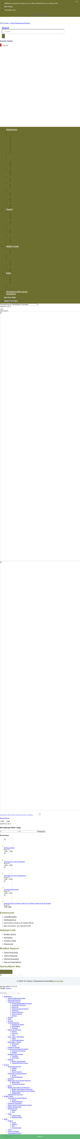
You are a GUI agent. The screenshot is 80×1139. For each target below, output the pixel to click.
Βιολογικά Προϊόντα (15, 134)
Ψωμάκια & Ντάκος (19, 162)
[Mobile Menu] (1, 18)
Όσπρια (11, 154)
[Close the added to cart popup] (11, 988)
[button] (5, 27)
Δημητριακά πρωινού (16, 211)
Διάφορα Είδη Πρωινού (15, 1094)
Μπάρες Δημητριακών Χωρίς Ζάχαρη (26, 240)
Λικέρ (10, 285)
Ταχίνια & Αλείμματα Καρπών (19, 220)
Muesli (14, 215)
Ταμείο (8, 988)
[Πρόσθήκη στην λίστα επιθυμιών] (39, 814)
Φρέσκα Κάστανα (4, 818)
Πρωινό (9, 209)
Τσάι (13, 265)
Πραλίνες (11, 226)
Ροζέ (13, 281)
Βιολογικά (15, 142)
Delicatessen (11, 129)
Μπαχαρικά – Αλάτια (15, 183)
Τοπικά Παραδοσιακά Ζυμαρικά (23, 138)
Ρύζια (10, 156)
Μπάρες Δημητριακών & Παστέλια (21, 236)
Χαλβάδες (15, 199)
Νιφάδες (15, 213)
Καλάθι (3, 988)
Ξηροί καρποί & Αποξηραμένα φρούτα (22, 257)
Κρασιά (10, 275)
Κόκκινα (15, 279)
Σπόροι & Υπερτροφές (16, 254)
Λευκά (14, 277)
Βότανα (14, 263)
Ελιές (14, 174)
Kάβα (8, 273)
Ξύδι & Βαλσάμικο (18, 181)
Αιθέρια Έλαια (17, 269)
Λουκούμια (16, 201)
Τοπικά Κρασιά (17, 283)
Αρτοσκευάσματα (14, 160)
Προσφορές (11, 294)
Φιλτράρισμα (41, 831)
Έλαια (10, 267)
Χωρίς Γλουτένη (18, 150)
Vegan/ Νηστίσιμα (18, 148)
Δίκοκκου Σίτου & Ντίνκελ (21, 144)
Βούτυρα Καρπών (18, 224)
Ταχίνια (14, 222)
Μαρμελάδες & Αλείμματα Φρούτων (21, 228)
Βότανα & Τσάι (13, 261)
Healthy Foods (12, 246)
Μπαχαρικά (16, 185)
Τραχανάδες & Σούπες (20, 140)
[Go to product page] (42, 842)
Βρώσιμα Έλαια (18, 271)
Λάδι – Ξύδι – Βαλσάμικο (17, 176)
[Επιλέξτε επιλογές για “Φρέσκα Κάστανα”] (77, 1)
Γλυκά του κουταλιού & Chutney (20, 191)
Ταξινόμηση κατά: (6, 304)
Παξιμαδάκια (16, 164)
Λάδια (14, 179)
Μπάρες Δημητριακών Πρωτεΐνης (24, 238)
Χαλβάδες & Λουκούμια (17, 197)
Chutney (15, 195)
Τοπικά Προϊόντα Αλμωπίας (18, 132)
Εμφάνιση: (3, 306)
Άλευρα (10, 158)
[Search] (3, 36)
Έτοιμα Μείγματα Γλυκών (21, 207)
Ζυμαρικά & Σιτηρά (15, 136)
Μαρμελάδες (16, 230)
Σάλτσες (15, 170)
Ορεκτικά (15, 172)
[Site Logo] (15, 23)
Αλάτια (14, 187)
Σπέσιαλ (15, 152)
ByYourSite (58, 981)
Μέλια (10, 234)
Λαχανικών (16, 146)
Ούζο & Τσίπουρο (14, 287)
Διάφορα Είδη (17, 242)
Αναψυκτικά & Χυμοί (14, 1133)
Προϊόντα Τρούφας (15, 189)
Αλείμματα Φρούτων (19, 232)
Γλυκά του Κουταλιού (20, 193)
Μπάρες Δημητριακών (20, 205)
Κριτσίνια (15, 166)
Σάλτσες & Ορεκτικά (15, 168)
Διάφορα (11, 203)
